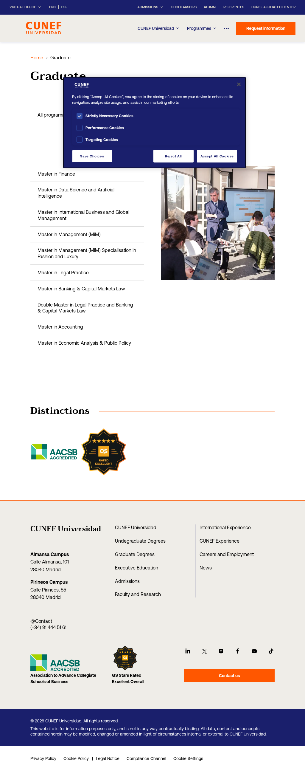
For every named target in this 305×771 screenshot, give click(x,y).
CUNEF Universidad (156, 28)
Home (36, 57)
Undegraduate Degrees (140, 541)
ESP (64, 7)
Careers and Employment (227, 554)
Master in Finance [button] (56, 174)
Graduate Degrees (135, 554)
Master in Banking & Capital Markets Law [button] (81, 288)
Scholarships (184, 7)
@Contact (41, 621)
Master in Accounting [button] (60, 326)
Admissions (127, 581)
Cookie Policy (76, 758)
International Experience (225, 527)
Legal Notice (107, 758)
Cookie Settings (188, 758)
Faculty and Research (138, 594)
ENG (52, 7)
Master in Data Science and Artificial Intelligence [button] (76, 193)
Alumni (210, 7)
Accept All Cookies (217, 156)
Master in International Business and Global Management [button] (83, 215)
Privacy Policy (43, 758)
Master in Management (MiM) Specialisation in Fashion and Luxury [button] (87, 253)
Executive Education (136, 567)
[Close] (238, 84)
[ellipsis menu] (226, 28)
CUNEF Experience (219, 541)
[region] (154, 122)
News (206, 567)
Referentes (233, 7)
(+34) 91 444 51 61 (48, 627)
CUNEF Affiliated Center (273, 7)
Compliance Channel (146, 758)
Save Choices (92, 156)
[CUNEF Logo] (44, 27)
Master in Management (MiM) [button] (69, 234)
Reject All (173, 156)
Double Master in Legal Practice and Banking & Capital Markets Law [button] (85, 308)
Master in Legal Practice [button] (63, 272)
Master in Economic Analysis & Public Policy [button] (84, 343)
